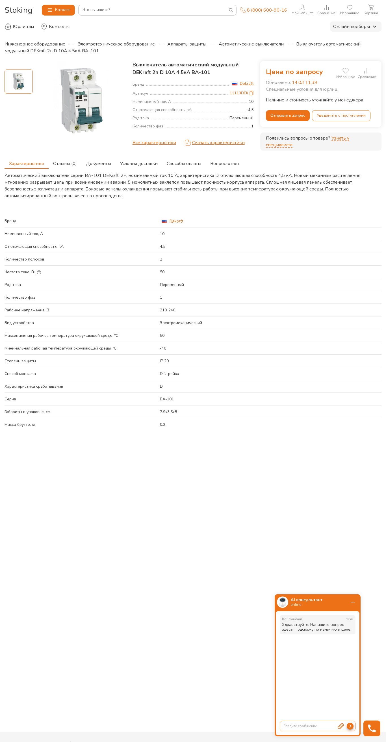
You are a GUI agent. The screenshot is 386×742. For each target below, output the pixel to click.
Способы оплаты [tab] (184, 163)
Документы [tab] (98, 163)
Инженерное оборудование (35, 44)
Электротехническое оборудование (116, 44)
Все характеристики (154, 143)
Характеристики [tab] (26, 163)
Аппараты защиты (186, 44)
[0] (346, 71)
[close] (352, 602)
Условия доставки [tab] (139, 163)
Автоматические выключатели (251, 44)
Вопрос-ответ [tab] (224, 163)
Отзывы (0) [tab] (65, 163)
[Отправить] (350, 726)
